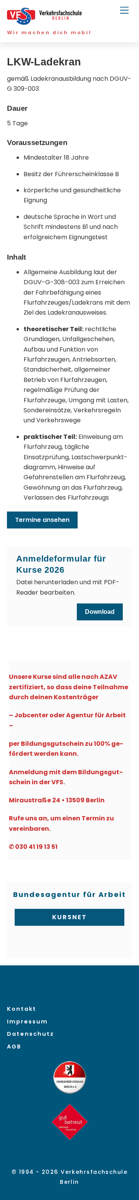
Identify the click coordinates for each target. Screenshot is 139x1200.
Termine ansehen (42, 519)
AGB (14, 1046)
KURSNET (69, 917)
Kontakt (21, 1009)
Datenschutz (30, 1034)
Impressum (27, 1021)
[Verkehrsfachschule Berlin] (45, 22)
